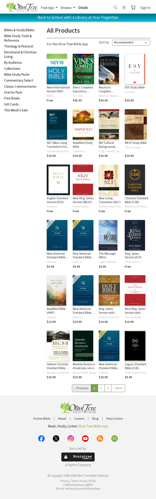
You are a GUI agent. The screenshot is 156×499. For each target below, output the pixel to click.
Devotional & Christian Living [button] (20, 54)
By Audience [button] (13, 62)
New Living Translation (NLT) (109, 200)
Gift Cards (11, 104)
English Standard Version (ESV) (57, 200)
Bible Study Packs (16, 74)
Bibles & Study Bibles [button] (19, 30)
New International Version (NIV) (58, 89)
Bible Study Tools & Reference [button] (18, 38)
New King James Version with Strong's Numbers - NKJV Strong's (136, 315)
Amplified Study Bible (83, 145)
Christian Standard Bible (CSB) (136, 200)
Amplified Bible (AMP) (56, 311)
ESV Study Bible (135, 87)
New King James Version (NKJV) (83, 200)
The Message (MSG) (107, 256)
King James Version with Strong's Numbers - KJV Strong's (110, 315)
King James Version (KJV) (133, 256)
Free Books (12, 98)
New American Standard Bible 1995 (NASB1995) (57, 258)
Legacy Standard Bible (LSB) (135, 366)
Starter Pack (13, 92)
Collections (12, 68)
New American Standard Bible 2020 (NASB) (82, 258)
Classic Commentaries (20, 86)
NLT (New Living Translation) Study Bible (58, 147)
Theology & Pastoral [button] (18, 46)
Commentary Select (18, 80)
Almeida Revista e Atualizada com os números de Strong (85, 368)
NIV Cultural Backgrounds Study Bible (107, 147)
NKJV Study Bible (136, 143)
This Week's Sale (16, 110)
